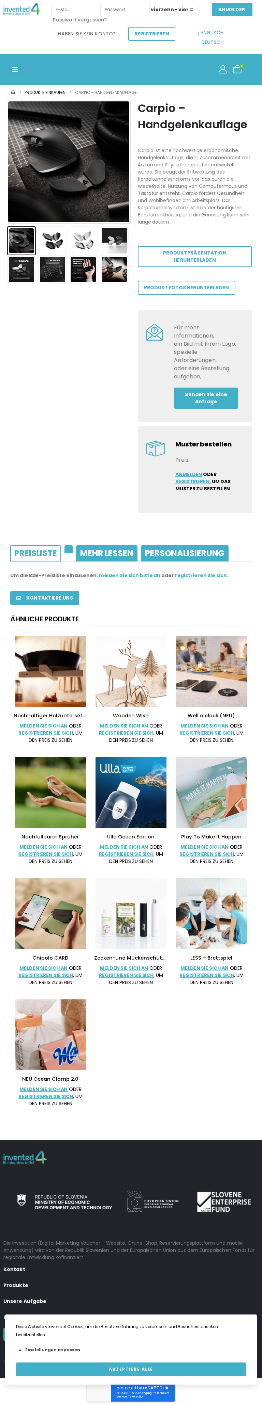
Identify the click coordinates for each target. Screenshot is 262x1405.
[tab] (68, 549)
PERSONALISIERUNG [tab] (184, 553)
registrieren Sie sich (201, 575)
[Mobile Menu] (15, 69)
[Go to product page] (50, 671)
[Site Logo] (22, 9)
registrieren (192, 481)
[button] (15, 162)
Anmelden (188, 474)
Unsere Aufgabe (24, 1301)
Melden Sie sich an (43, 725)
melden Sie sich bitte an (130, 575)
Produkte (15, 1285)
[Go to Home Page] (13, 92)
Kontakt (14, 1269)
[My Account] (223, 69)
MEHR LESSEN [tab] (106, 553)
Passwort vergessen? (80, 19)
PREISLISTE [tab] (35, 553)
